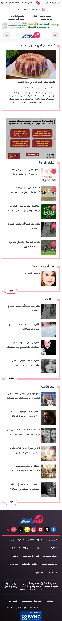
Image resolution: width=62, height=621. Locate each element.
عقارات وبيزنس (31, 556)
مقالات (53, 573)
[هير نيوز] (31, 519)
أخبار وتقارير (18, 540)
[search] (6, 35)
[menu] (55, 35)
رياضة (16, 556)
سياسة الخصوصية (31, 601)
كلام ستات (51, 548)
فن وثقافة (24, 548)
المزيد (12, 291)
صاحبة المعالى (35, 540)
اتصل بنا (13, 601)
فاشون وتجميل (49, 564)
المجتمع (40, 573)
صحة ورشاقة (50, 556)
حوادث (11, 548)
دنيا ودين (13, 564)
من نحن (49, 601)
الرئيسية (52, 540)
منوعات (38, 548)
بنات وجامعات (29, 564)
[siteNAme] (31, 35)
